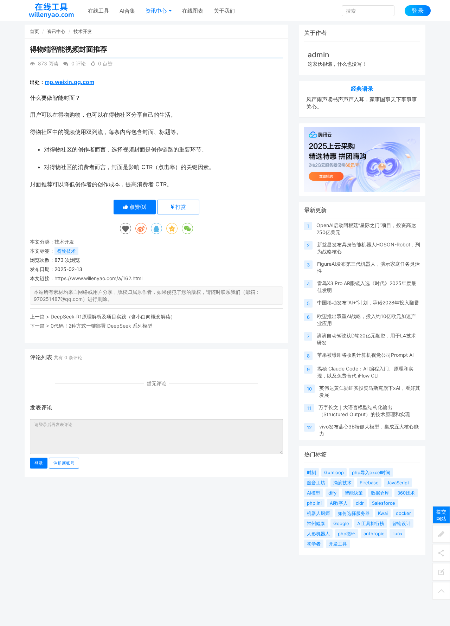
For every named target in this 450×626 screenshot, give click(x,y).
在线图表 (192, 10)
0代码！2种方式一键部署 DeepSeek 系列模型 (101, 326)
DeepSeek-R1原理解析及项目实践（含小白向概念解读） (113, 317)
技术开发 (82, 31)
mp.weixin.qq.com (69, 81)
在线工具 (98, 10)
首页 (34, 31)
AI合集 (127, 10)
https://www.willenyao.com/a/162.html (98, 278)
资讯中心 (157, 10)
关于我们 (224, 10)
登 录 (418, 10)
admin (318, 54)
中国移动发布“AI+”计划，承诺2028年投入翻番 (368, 302)
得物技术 (66, 251)
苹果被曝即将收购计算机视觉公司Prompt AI (365, 355)
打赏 (180, 207)
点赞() (137, 207)
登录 (38, 463)
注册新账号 (64, 463)
